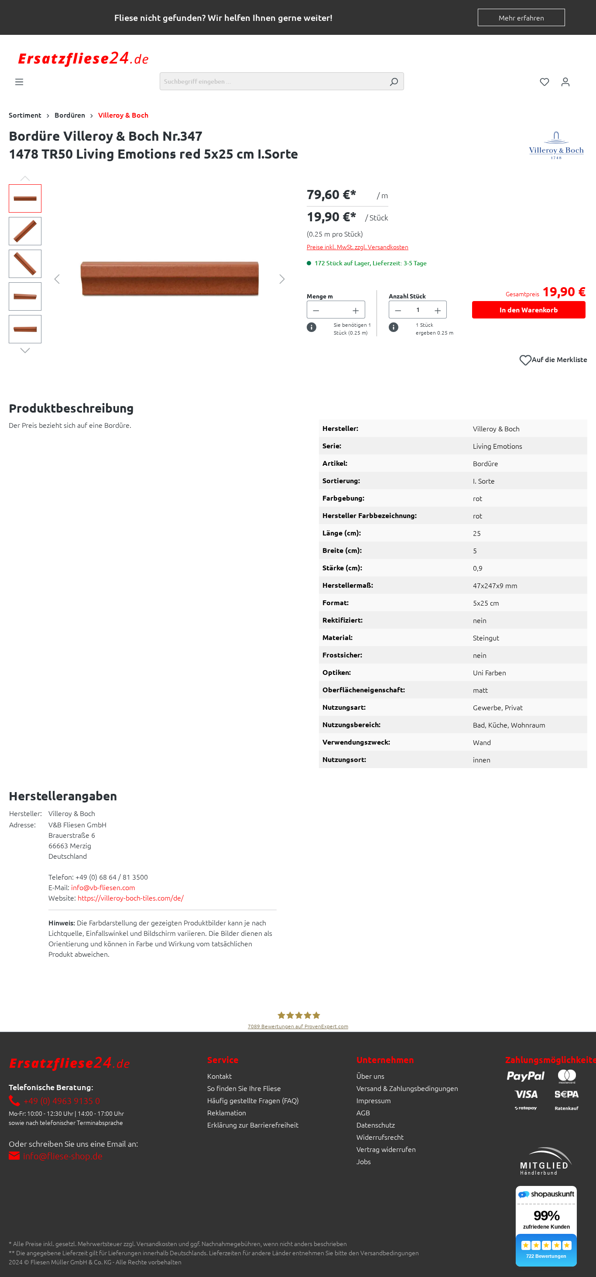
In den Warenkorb (529, 309)
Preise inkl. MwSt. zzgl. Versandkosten (357, 246)
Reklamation (226, 1112)
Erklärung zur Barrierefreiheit (252, 1124)
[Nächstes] (282, 278)
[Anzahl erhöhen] (356, 309)
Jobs (363, 1161)
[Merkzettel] (544, 81)
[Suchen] (394, 81)
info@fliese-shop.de (63, 1156)
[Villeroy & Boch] (556, 147)
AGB (363, 1112)
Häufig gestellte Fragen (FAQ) (253, 1100)
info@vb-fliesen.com (103, 887)
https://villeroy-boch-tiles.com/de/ (131, 897)
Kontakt (219, 1076)
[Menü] (19, 81)
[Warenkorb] (581, 79)
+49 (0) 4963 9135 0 (62, 1100)
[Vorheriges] (56, 278)
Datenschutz (375, 1124)
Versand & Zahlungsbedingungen (407, 1088)
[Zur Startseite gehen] (82, 58)
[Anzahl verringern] (316, 309)
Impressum (373, 1100)
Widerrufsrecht (380, 1137)
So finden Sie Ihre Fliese (244, 1088)
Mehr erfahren (521, 17)
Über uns (370, 1076)
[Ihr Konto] (565, 81)
